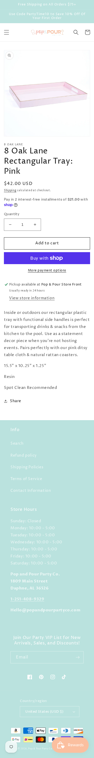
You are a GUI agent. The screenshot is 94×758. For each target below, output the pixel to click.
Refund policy (23, 455)
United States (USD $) (44, 711)
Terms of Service (26, 478)
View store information (32, 298)
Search (17, 443)
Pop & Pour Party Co (40, 748)
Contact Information (30, 490)
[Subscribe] (77, 657)
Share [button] (15, 401)
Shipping (10, 190)
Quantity (11, 214)
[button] (6, 32)
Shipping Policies (26, 467)
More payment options (47, 270)
